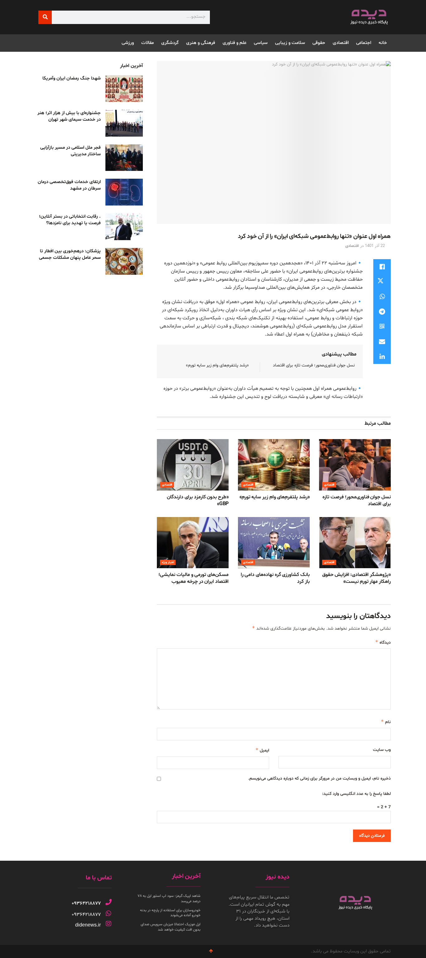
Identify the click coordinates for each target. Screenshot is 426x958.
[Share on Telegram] (382, 311)
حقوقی (318, 43)
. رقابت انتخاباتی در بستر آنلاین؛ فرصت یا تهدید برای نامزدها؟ (70, 219)
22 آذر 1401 (375, 246)
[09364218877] (108, 902)
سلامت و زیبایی (290, 43)
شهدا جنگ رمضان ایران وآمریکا (71, 78)
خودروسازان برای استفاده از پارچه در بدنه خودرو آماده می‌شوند (170, 913)
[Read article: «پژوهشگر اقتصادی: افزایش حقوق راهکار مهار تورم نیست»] (355, 542)
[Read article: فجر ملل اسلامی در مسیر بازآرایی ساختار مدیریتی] (124, 157)
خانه (383, 43)
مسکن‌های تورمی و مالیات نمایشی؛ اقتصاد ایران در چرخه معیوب (193, 578)
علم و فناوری (234, 43)
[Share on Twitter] (382, 281)
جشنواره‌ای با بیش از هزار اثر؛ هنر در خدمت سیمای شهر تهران (69, 116)
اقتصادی (341, 43)
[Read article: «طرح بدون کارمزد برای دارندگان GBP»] (193, 464)
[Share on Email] (382, 341)
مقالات (147, 43)
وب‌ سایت (382, 750)
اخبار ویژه (168, 562)
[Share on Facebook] (382, 266)
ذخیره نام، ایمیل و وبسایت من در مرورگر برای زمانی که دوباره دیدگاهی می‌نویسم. (319, 778)
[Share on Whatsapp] (382, 296)
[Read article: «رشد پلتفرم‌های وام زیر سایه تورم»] (274, 464)
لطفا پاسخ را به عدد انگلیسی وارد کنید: (356, 794)
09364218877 (86, 903)
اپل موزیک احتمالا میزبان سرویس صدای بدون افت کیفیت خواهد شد (171, 927)
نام (386, 721)
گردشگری (170, 43)
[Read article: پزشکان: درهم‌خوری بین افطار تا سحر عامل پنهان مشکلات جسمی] (124, 261)
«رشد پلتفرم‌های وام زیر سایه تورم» (217, 365)
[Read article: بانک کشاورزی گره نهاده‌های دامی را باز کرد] (274, 542)
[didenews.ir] (108, 924)
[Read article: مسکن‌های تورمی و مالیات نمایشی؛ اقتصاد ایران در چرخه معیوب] (193, 542)
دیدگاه (383, 642)
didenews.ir (88, 924)
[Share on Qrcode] (382, 326)
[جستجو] (45, 17)
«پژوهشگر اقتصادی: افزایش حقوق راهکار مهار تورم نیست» (356, 578)
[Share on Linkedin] (382, 356)
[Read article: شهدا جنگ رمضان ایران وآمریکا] (124, 88)
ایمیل (262, 750)
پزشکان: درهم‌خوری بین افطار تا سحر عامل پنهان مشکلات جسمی (70, 254)
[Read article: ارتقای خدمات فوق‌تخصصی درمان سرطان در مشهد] (124, 192)
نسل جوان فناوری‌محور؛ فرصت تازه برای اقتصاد (314, 365)
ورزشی (128, 43)
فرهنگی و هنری (200, 43)
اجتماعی (363, 43)
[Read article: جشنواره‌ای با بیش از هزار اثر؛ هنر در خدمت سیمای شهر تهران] (124, 123)
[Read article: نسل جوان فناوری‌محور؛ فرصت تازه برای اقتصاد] (355, 464)
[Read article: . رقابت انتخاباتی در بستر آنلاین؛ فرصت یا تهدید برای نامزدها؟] (124, 226)
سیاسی (261, 43)
